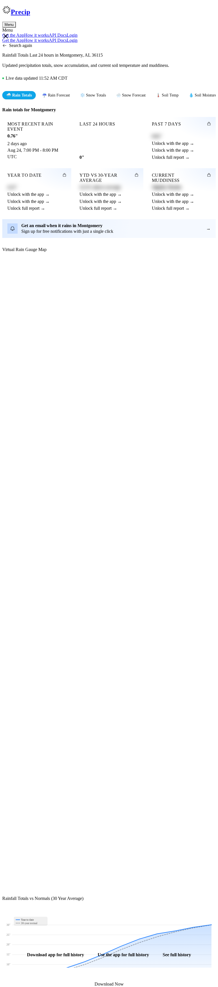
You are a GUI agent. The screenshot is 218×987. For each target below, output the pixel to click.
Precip (20, 12)
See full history (177, 954)
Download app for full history (55, 954)
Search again (20, 45)
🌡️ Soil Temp (167, 95)
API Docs (58, 35)
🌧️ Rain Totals (19, 95)
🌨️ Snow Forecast (131, 95)
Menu (9, 24)
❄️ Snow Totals (93, 95)
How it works (36, 35)
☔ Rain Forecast (56, 95)
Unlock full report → (171, 157)
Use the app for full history (123, 954)
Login (72, 35)
